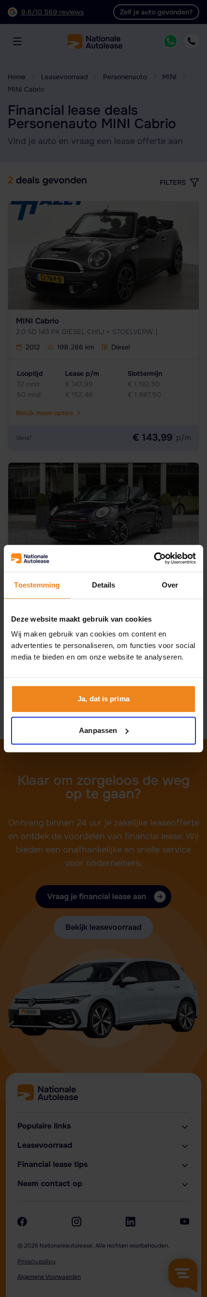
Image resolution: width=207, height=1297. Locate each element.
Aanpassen (98, 730)
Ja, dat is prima (103, 699)
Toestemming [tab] (37, 585)
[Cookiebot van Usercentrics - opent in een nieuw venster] (154, 558)
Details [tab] (104, 585)
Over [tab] (170, 585)
